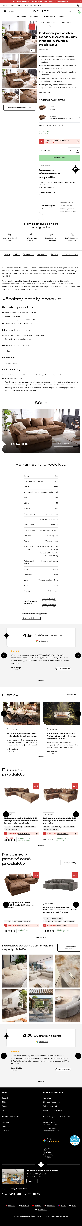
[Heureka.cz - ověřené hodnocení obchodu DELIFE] (75, 1140)
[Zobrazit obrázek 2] (10, 61)
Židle (4, 1102)
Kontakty (47, 1098)
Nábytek (56, 22)
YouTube (6, 1130)
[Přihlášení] (70, 11)
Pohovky (65, 22)
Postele (5, 1106)
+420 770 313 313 (66, 203)
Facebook (6, 1122)
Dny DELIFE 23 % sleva (21, 2)
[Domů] (41, 11)
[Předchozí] (5, 37)
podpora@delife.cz (67, 209)
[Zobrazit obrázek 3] (28, 61)
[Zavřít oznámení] (80, 1)
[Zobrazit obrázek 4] (19, 78)
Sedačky (6, 1098)
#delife (21, 949)
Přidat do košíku (59, 158)
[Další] (33, 37)
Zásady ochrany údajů (52, 1110)
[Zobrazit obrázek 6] (28, 96)
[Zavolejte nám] (78, 5)
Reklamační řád (50, 1106)
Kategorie (46, 22)
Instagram (6, 1126)
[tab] (39, 680)
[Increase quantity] (77, 150)
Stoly (4, 1110)
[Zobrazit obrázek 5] (10, 96)
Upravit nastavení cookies (59, 1216)
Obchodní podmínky (52, 1102)
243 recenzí (43, 641)
